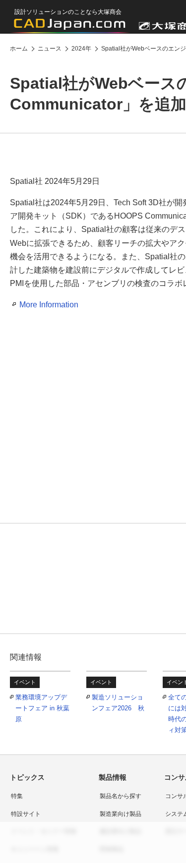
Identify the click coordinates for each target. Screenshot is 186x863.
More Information (48, 304)
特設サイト (26, 813)
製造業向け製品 (120, 813)
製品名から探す (120, 796)
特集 (17, 796)
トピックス (27, 777)
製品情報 (112, 777)
